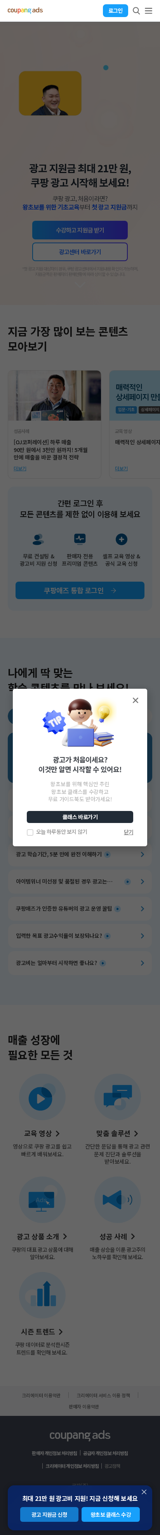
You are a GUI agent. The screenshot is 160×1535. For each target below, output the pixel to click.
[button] (135, 700)
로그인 (115, 10)
